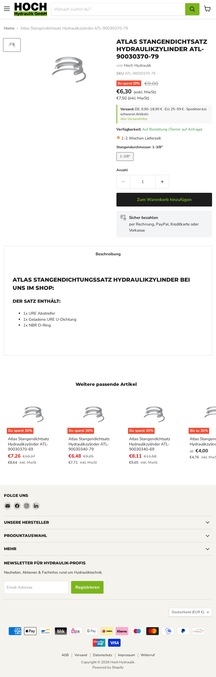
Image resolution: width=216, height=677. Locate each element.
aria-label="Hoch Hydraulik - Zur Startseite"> (30, 9)
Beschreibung (108, 254)
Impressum (126, 655)
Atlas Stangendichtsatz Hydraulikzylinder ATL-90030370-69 (28, 444)
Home (9, 28)
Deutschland (188, 612)
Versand (81, 655)
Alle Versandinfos (133, 119)
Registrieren (87, 587)
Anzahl (122, 170)
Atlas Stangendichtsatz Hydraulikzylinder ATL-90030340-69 (149, 444)
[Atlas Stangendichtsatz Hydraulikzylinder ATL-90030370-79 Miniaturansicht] (11, 45)
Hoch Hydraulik (137, 65)
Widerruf (148, 655)
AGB (65, 655)
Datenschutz (102, 655)
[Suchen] (192, 9)
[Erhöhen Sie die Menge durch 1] (162, 182)
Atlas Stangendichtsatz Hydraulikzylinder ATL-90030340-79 (89, 444)
